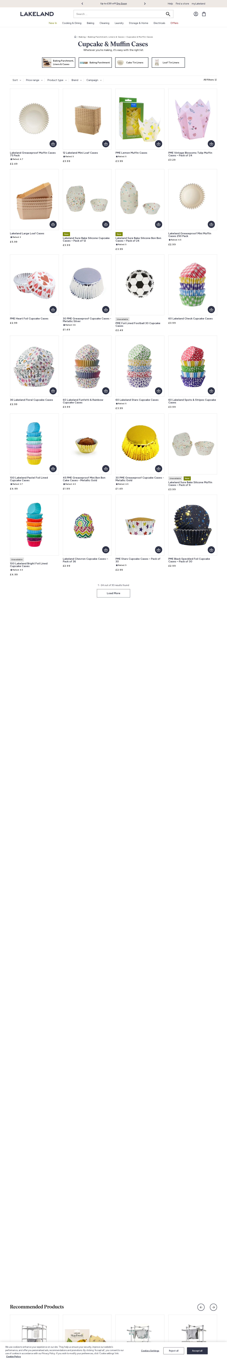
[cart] (204, 14)
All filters (209, 79)
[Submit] (169, 14)
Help (170, 3)
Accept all (197, 1351)
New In (53, 23)
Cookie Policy (13, 1356)
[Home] (75, 36)
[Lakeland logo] (37, 14)
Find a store (182, 3)
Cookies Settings (150, 1351)
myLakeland (198, 3)
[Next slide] (213, 1307)
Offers (174, 23)
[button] (84, 3)
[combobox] (123, 14)
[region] (113, 1351)
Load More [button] (113, 593)
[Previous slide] (201, 1307)
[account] (196, 14)
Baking (82, 37)
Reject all (173, 1351)
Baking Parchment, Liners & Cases (106, 37)
